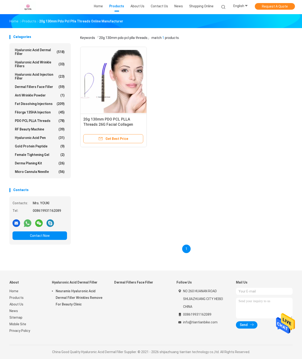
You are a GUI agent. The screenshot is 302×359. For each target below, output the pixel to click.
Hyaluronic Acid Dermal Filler (40, 52)
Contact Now (40, 236)
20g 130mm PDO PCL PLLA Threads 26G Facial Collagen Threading (108, 124)
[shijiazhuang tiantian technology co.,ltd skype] (50, 223)
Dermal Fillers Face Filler (40, 87)
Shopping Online (201, 6)
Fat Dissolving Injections (40, 104)
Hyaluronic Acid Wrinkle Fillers (40, 64)
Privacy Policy (19, 331)
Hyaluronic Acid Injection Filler (40, 76)
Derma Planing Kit (40, 163)
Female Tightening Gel (40, 155)
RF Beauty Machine (40, 129)
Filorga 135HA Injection (40, 112)
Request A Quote (275, 6)
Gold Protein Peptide (40, 146)
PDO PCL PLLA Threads (40, 121)
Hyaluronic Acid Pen (40, 138)
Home (13, 291)
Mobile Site (17, 324)
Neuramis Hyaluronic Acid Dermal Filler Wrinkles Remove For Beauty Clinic (79, 297)
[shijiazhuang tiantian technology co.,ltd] (28, 7)
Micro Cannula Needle (40, 172)
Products (16, 298)
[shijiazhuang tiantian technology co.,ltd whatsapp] (27, 223)
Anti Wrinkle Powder (40, 95)
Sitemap (15, 317)
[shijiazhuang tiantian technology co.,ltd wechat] (39, 223)
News (13, 311)
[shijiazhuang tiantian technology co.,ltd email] (16, 223)
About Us (16, 304)
